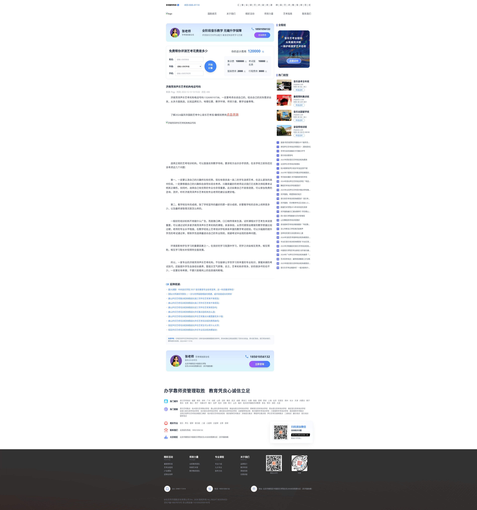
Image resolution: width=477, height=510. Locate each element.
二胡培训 (287, 413)
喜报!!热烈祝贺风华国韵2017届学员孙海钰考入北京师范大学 (295, 142)
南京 (198, 400)
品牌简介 (243, 464)
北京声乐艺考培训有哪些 (290, 164)
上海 (270, 400)
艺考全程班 (168, 467)
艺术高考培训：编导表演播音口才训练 (295, 259)
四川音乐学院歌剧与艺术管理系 (293, 216)
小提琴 (209, 423)
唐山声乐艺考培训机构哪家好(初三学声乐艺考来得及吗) (192, 307)
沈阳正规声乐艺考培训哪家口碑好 (193, 413)
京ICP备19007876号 (173, 502)
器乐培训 (296, 413)
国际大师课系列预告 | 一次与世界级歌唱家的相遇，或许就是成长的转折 (200, 294)
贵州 (181, 403)
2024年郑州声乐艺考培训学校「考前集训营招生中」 (296, 181)
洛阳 (273, 403)
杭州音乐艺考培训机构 (216, 413)
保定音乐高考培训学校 (296, 408)
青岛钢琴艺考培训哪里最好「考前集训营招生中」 (295, 224)
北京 (275, 400)
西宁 (196, 403)
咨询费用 (262, 35)
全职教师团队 (194, 464)
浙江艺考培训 (185, 400)
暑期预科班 (168, 464)
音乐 (181, 423)
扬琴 (226, 423)
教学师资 (243, 467)
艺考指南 (287, 13)
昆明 (260, 400)
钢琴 (191, 423)
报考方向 (218, 471)
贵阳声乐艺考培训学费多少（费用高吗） (296, 147)
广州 (208, 400)
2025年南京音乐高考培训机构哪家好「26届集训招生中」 (295, 263)
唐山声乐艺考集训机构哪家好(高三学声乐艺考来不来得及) (193, 298)
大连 (278, 403)
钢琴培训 (183, 416)
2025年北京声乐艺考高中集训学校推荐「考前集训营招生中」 (296, 190)
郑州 (286, 400)
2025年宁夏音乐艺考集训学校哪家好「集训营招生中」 (295, 172)
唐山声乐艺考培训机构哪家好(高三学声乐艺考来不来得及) (193, 303)
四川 (230, 403)
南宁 (308, 400)
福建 (193, 400)
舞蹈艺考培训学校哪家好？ (291, 185)
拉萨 (215, 403)
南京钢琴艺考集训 (297, 411)
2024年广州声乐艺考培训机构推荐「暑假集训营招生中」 (296, 254)
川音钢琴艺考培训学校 (279, 411)
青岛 (263, 403)
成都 (238, 400)
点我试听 (293, 60)
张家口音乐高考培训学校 (189, 411)
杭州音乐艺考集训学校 (200, 408)
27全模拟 (167, 471)
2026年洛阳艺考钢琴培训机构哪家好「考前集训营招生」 (295, 237)
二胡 (203, 423)
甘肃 (186, 403)
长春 (250, 400)
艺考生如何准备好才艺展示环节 (293, 151)
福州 (239, 403)
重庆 (228, 400)
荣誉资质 (243, 471)
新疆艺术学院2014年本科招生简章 (294, 207)
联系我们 (306, 13)
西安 (265, 400)
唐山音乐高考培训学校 (219, 408)
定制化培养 (168, 474)
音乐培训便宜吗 (287, 155)
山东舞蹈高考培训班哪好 (290, 220)
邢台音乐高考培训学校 (277, 408)
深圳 (203, 400)
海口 (191, 403)
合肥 (213, 400)
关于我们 (231, 13)
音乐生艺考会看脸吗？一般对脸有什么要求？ (295, 267)
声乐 (186, 423)
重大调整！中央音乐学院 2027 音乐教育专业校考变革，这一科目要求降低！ (201, 289)
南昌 (255, 400)
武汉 (233, 400)
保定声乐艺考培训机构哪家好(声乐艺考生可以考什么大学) (193, 325)
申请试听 (299, 90)
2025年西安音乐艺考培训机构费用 (294, 159)
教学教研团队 (194, 471)
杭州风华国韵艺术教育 (251, 403)
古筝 (221, 423)
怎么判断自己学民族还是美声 (292, 229)
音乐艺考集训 (185, 408)
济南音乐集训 (247, 413)
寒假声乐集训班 (260, 413)
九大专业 (218, 467)
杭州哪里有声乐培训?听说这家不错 (294, 168)
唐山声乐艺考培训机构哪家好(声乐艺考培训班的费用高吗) (193, 320)
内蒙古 (302, 400)
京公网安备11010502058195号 (196, 502)
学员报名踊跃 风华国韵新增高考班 (294, 177)
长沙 (291, 400)
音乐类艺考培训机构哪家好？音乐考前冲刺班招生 (295, 198)
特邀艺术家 (193, 467)
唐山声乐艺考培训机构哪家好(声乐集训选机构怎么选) (191, 312)
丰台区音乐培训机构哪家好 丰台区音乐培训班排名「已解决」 (296, 241)
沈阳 (223, 400)
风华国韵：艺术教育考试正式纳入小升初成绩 (295, 203)
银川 (210, 403)
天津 (296, 400)
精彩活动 (249, 13)
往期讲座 (243, 474)
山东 (235, 403)
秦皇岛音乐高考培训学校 (239, 408)
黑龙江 (244, 400)
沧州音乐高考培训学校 (209, 411)
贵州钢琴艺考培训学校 (260, 411)
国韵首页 (212, 13)
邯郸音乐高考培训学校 (259, 408)
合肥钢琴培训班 (244, 411)
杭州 (220, 403)
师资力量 (268, 13)
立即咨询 (259, 364)
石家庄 (280, 400)
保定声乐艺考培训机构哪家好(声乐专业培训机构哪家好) (192, 329)
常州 (268, 403)
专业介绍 (218, 464)
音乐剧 (197, 423)
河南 (225, 403)
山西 (218, 400)
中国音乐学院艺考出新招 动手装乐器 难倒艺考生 (295, 250)
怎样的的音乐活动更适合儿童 (292, 233)
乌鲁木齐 (203, 403)
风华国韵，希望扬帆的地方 (291, 194)
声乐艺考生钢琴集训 (275, 413)
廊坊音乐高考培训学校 (228, 411)
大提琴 (215, 423)
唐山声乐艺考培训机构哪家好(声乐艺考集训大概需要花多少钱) (195, 316)
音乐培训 (304, 413)
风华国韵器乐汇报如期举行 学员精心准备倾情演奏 (296, 211)
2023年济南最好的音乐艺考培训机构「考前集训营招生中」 (295, 246)
